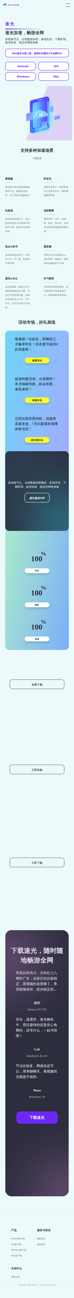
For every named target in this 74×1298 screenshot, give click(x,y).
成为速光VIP (37, 498)
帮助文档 (15, 1277)
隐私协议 (41, 1238)
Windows (23, 76)
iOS (56, 66)
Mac (56, 76)
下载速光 (37, 1117)
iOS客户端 (16, 1244)
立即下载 (37, 862)
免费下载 (37, 684)
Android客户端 (18, 1238)
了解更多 (37, 158)
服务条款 (41, 1244)
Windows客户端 (18, 1250)
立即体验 (37, 770)
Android (23, 66)
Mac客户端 (16, 1255)
